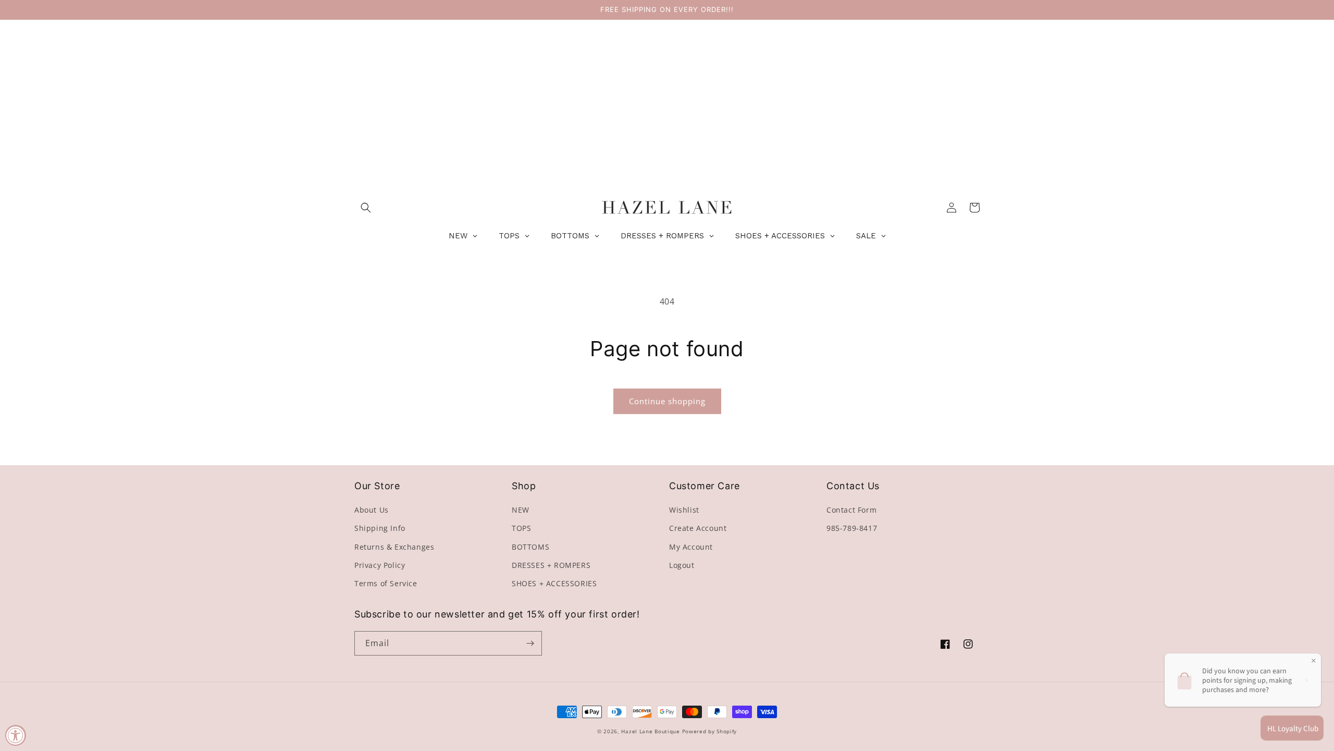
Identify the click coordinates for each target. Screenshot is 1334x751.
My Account (691, 547)
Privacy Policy (379, 565)
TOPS (521, 528)
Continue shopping (667, 401)
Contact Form (851, 510)
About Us (371, 510)
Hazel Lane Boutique (650, 731)
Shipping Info (379, 528)
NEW (520, 510)
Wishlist (684, 510)
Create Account (697, 528)
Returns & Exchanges (394, 547)
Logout (682, 565)
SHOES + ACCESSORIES (554, 583)
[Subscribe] (529, 643)
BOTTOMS (530, 547)
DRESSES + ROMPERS (551, 565)
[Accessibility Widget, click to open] (15, 735)
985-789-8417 (851, 528)
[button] (365, 207)
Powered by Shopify (709, 731)
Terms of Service (385, 583)
